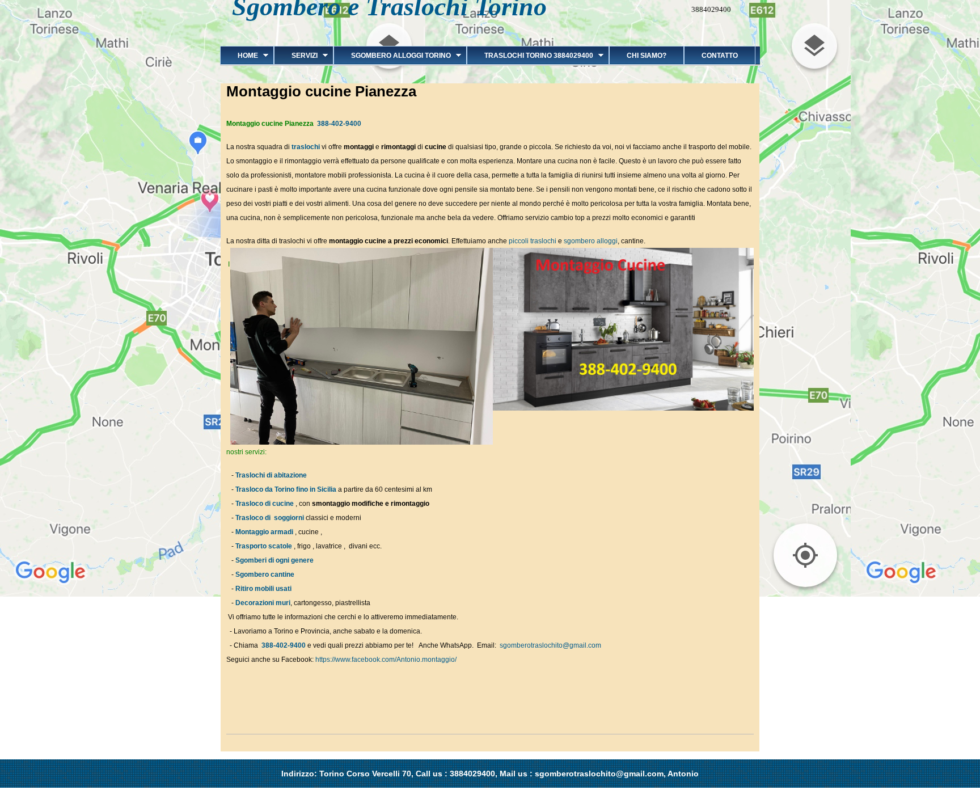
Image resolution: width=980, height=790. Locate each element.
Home (239, 56)
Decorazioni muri (262, 603)
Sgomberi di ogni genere (274, 560)
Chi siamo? (646, 56)
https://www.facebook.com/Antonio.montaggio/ (386, 660)
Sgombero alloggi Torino (392, 56)
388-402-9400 (339, 124)
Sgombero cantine (264, 574)
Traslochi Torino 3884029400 (530, 56)
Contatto (720, 56)
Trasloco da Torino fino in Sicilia (285, 489)
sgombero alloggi (591, 241)
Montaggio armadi (264, 532)
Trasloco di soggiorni (269, 518)
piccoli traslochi (533, 241)
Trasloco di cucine (264, 504)
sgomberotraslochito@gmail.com (550, 645)
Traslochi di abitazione (272, 475)
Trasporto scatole (263, 546)
